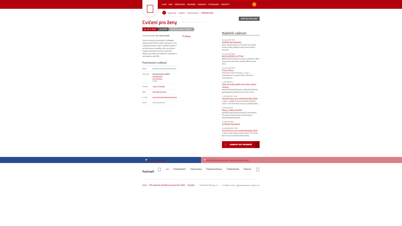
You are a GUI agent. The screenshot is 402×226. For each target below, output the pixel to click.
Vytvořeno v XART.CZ (229, 185)
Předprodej (180, 4)
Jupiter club (172, 13)
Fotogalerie (213, 4)
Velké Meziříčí (157, 76)
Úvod (144, 185)
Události (182, 13)
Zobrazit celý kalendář (241, 144)
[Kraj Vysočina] (175, 169)
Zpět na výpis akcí (249, 18)
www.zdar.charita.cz (160, 92)
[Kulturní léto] (230, 160)
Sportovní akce (193, 13)
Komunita (202, 4)
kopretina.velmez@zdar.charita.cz (165, 97)
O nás (164, 4)
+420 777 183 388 (158, 86)
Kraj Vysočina (157, 79)
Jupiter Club (150, 8)
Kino (171, 4)
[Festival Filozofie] (171, 160)
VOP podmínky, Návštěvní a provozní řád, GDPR (167, 185)
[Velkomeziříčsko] (193, 169)
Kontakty (225, 4)
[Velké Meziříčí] (212, 169)
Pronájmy (191, 4)
